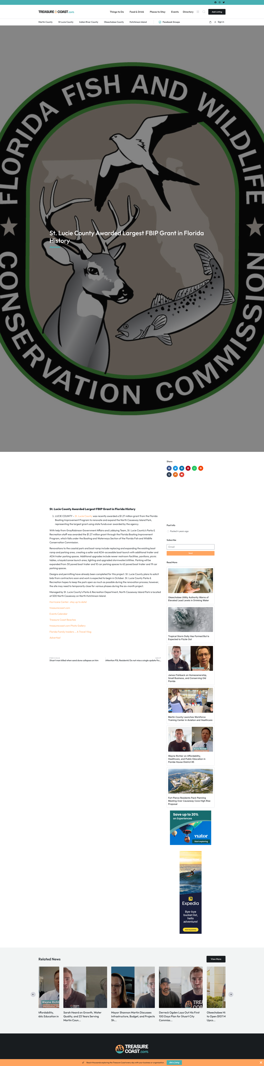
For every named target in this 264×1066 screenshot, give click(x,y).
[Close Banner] (261, 1062)
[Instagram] (219, 2)
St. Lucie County (83, 516)
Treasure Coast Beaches (63, 619)
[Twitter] (224, 2)
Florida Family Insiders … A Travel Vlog (70, 631)
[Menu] (198, 11)
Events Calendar (59, 613)
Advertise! (55, 637)
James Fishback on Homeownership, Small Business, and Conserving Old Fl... (154, 1016)
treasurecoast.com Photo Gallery (68, 625)
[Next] (230, 994)
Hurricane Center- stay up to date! (68, 602)
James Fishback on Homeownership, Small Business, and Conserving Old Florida (187, 678)
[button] (210, 22)
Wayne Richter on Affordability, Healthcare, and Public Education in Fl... (203, 1016)
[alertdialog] (132, 1062)
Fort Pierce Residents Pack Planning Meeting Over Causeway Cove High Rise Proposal (189, 800)
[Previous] (33, 994)
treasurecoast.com (60, 607)
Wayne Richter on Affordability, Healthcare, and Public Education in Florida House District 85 (186, 759)
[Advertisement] (105, 482)
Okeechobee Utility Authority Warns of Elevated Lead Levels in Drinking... (106, 1016)
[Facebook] (215, 2)
